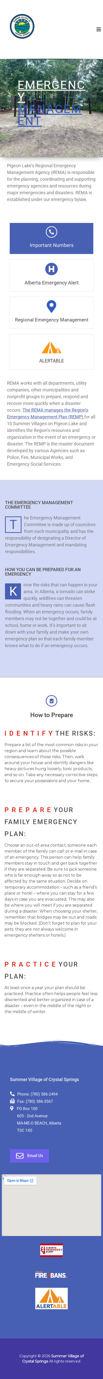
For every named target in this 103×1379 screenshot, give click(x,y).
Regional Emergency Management (51, 320)
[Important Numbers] (51, 232)
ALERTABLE (51, 361)
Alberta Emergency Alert (51, 283)
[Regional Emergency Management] (51, 306)
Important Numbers (52, 245)
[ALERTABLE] (52, 347)
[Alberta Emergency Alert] (51, 269)
